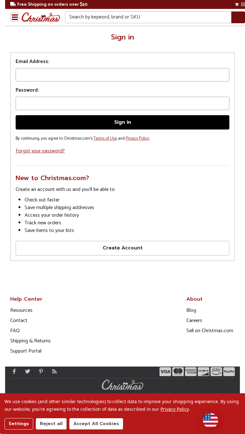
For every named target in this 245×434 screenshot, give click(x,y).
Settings (19, 423)
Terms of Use (105, 138)
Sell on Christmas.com (209, 330)
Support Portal (25, 351)
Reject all (51, 423)
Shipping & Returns (30, 341)
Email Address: (32, 62)
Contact (18, 320)
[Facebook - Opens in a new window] (12, 371)
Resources (21, 310)
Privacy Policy (137, 138)
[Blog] (53, 371)
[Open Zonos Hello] (210, 420)
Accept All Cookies (96, 423)
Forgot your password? (40, 151)
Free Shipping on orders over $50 (52, 4)
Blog (191, 310)
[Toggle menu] (14, 17)
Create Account (123, 247)
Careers (194, 320)
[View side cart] (243, 4)
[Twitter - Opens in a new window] (26, 371)
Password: (27, 90)
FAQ (15, 330)
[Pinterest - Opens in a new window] (39, 371)
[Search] (238, 17)
